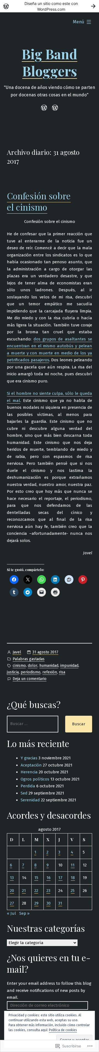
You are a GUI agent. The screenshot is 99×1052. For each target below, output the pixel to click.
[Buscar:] (32, 724)
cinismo (19, 665)
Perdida (28, 786)
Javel (17, 652)
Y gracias (29, 758)
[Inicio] (45, 107)
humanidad (48, 665)
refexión (49, 672)
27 (12, 903)
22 (36, 890)
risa (62, 672)
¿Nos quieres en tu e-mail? (48, 963)
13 (12, 877)
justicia (13, 672)
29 (36, 903)
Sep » (24, 913)
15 (36, 877)
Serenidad (30, 800)
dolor (32, 665)
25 (73, 890)
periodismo (30, 672)
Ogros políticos (35, 779)
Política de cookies (63, 1030)
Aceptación (31, 765)
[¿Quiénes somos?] (54, 107)
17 (60, 877)
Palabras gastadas (29, 659)
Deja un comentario (29, 679)
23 (48, 890)
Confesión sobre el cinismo (39, 201)
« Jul (11, 913)
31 (60, 903)
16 (48, 877)
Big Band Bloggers (49, 62)
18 (73, 877)
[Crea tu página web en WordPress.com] (49, 6)
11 (73, 865)
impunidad (69, 665)
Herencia (29, 772)
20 (12, 890)
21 (24, 890)
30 (48, 903)
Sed (24, 793)
